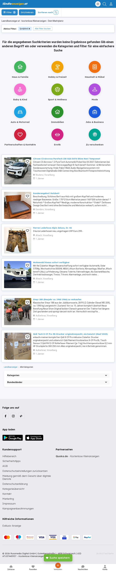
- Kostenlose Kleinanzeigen (77, 456)
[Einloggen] (111, 2)
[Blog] (21, 416)
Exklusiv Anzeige (11, 525)
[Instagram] (13, 416)
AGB (5, 465)
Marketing (8, 498)
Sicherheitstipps (11, 461)
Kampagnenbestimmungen (18, 508)
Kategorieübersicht (13, 488)
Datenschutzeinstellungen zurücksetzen (25, 470)
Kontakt (6, 493)
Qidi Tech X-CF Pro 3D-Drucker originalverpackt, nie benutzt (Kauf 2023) (70, 334)
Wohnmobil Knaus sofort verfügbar (51, 262)
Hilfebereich (9, 456)
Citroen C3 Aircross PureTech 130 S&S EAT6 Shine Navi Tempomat (66, 158)
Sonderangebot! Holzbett (46, 193)
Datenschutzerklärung (15, 483)
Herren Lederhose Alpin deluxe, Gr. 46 (52, 228)
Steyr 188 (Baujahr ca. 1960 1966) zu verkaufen (57, 299)
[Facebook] (5, 416)
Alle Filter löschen (43, 29)
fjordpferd (24, 29)
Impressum (9, 503)
